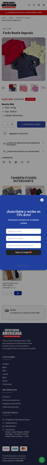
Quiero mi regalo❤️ (23, 252)
